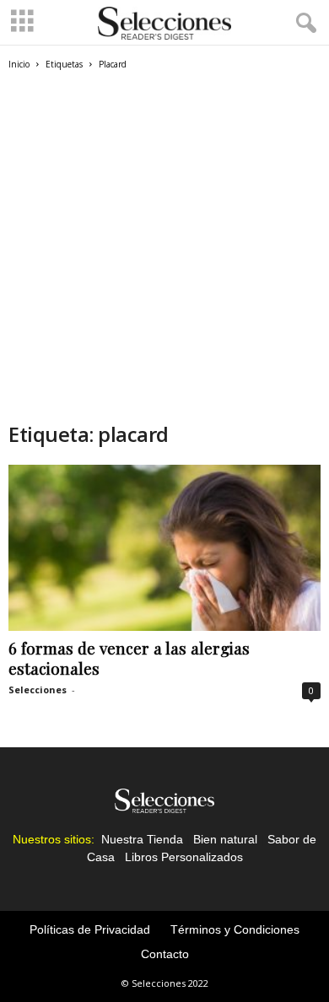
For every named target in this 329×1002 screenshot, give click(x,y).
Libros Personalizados (184, 857)
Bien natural (225, 839)
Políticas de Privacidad (90, 929)
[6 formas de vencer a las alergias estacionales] (164, 548)
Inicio (19, 64)
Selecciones (37, 689)
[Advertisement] (164, 243)
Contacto (165, 954)
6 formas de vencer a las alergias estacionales (129, 658)
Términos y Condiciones (234, 929)
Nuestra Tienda (142, 839)
